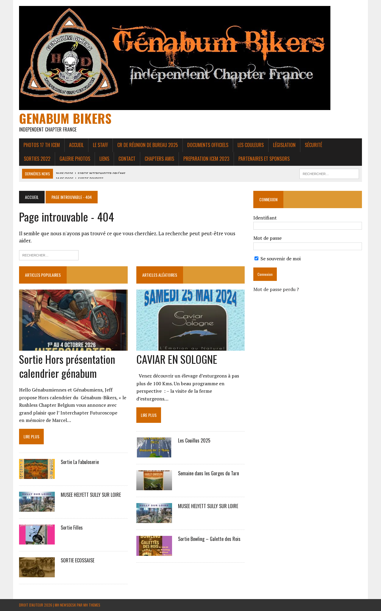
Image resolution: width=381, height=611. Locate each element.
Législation (284, 145)
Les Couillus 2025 (194, 440)
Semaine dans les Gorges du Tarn (208, 473)
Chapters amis (159, 158)
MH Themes (91, 604)
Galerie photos (75, 158)
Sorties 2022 (37, 158)
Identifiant (265, 217)
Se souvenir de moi (280, 258)
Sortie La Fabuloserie (80, 461)
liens (104, 158)
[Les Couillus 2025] (154, 453)
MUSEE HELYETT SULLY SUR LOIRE (91, 494)
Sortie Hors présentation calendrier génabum (67, 366)
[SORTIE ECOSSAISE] (37, 573)
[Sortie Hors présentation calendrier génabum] (73, 347)
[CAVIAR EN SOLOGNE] (190, 347)
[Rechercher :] (49, 254)
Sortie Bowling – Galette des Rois (209, 538)
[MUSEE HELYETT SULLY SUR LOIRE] (37, 508)
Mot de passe (267, 238)
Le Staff (100, 145)
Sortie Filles (72, 527)
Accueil (76, 145)
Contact (126, 158)
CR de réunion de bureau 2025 (147, 145)
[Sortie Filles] (37, 540)
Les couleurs (251, 145)
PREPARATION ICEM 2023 (206, 158)
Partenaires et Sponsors (264, 158)
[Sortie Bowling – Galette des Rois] (154, 551)
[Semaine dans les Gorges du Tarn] (154, 486)
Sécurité (313, 145)
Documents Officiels (207, 145)
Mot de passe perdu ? (276, 289)
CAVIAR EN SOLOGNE (176, 359)
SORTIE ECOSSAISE (77, 560)
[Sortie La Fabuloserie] (37, 475)
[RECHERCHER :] (329, 173)
